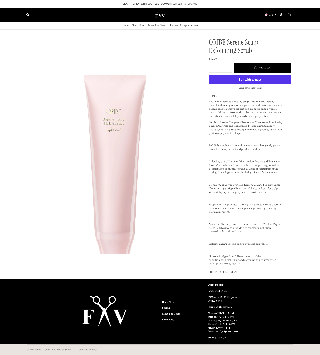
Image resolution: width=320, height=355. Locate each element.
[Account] (281, 15)
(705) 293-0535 (217, 291)
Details (213, 95)
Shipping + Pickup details (224, 272)
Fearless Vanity (43, 350)
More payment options (250, 88)
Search (166, 308)
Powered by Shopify (62, 350)
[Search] (28, 15)
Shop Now (168, 320)
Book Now (168, 302)
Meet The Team (171, 314)
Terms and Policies (87, 350)
